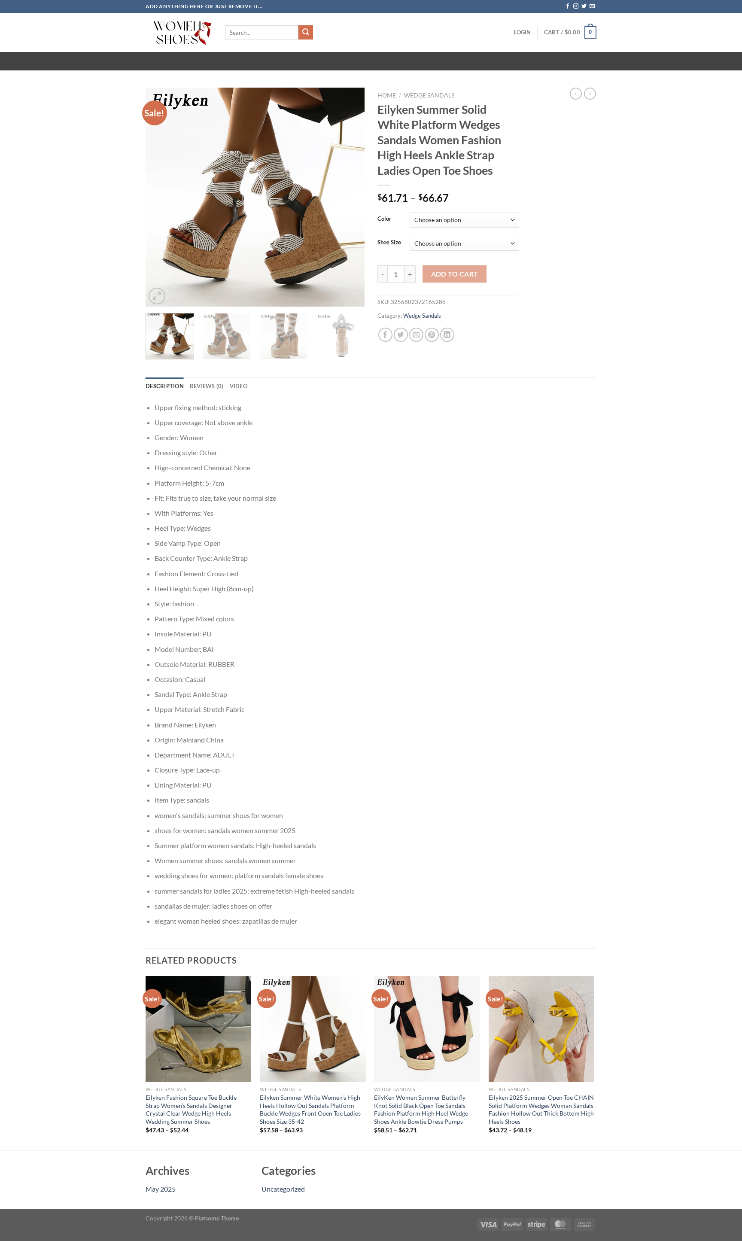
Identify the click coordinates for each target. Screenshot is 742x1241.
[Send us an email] (592, 6)
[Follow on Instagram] (575, 6)
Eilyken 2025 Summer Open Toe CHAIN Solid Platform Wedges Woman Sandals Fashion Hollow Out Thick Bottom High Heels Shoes (541, 1109)
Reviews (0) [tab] (207, 386)
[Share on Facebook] (385, 335)
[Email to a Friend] (416, 335)
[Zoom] (157, 296)
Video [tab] (238, 386)
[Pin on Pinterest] (432, 335)
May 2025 (161, 1189)
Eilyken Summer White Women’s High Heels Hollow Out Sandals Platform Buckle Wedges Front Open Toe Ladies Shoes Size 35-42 (310, 1109)
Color (384, 219)
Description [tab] (165, 386)
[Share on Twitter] (401, 335)
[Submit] (305, 32)
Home (386, 95)
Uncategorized (283, 1189)
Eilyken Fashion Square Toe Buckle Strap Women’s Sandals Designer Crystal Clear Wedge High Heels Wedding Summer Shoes (191, 1109)
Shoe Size (389, 243)
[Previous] (160, 197)
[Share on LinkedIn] (447, 335)
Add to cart (454, 274)
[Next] (349, 197)
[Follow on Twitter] (584, 6)
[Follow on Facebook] (567, 6)
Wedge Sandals (429, 95)
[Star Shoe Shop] (179, 32)
